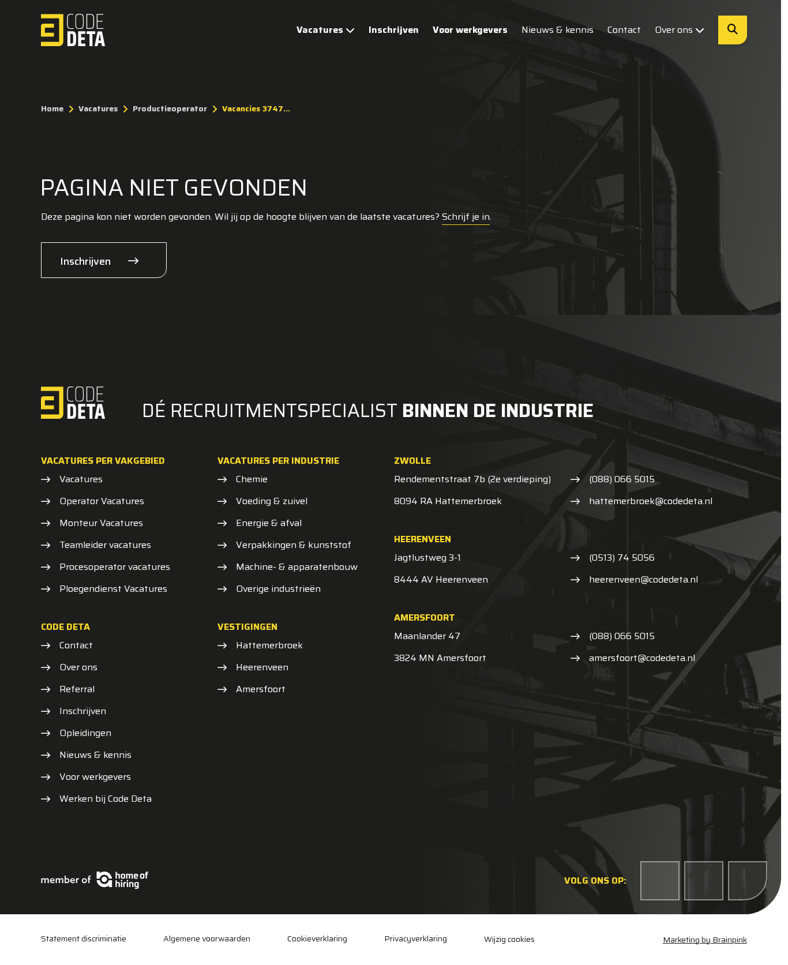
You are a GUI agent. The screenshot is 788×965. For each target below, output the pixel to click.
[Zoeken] (732, 30)
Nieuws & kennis (557, 29)
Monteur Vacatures (101, 523)
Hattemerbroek (269, 645)
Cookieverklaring (317, 939)
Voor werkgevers (470, 29)
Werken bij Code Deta (105, 799)
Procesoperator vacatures (114, 567)
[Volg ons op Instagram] (747, 880)
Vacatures (320, 29)
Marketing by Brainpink (705, 939)
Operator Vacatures (101, 501)
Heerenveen (262, 667)
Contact (624, 29)
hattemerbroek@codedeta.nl (650, 501)
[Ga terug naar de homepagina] (73, 30)
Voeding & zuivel (271, 501)
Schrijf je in (466, 216)
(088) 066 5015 (622, 479)
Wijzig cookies (509, 939)
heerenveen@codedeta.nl (643, 580)
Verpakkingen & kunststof (293, 545)
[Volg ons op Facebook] (660, 880)
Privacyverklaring (415, 939)
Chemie (252, 479)
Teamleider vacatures (105, 545)
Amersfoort (261, 689)
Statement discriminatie (83, 939)
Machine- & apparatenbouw (297, 567)
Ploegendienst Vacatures (113, 589)
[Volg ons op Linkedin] (703, 880)
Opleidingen (85, 733)
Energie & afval (269, 523)
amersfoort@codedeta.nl (642, 658)
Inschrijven (394, 29)
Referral (77, 689)
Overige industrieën (278, 589)
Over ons (674, 29)
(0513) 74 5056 (622, 558)
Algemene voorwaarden (206, 939)
